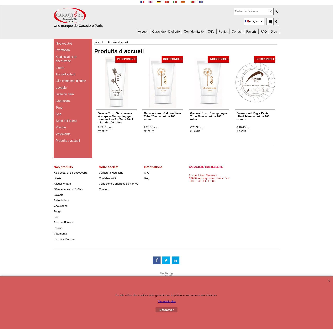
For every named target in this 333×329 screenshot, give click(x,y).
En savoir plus (167, 301)
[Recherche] (276, 11)
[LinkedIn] (175, 260)
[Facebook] (157, 260)
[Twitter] (166, 260)
